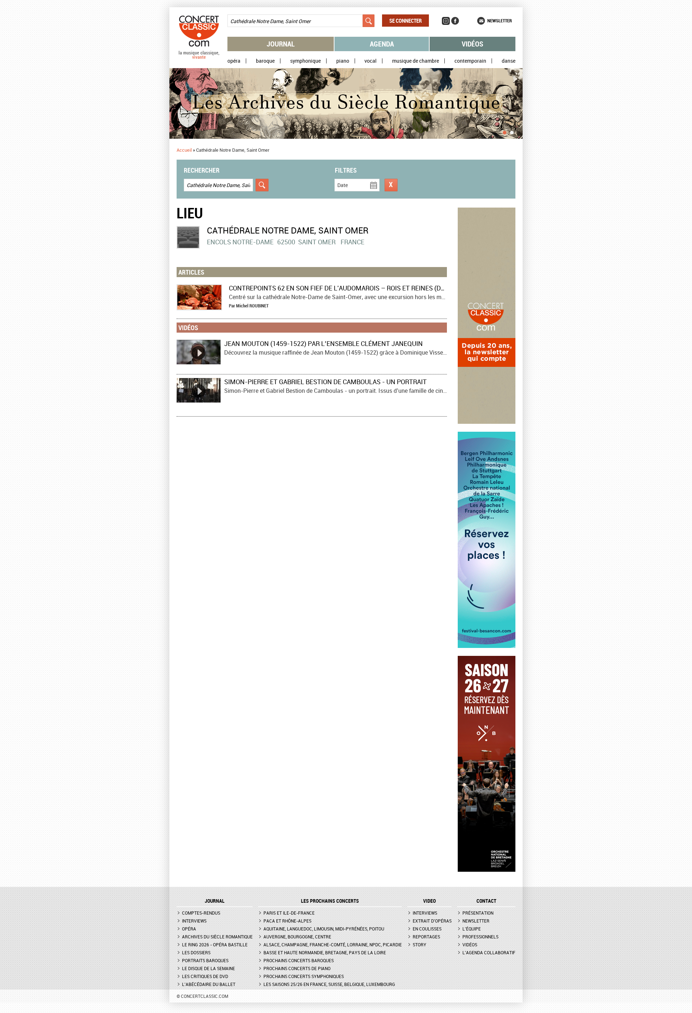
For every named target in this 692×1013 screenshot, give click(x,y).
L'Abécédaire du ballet (208, 984)
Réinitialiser (391, 185)
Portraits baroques (205, 960)
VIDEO (429, 900)
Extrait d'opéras (432, 921)
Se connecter (405, 20)
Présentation (477, 913)
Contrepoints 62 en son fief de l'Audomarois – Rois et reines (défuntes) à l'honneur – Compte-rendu (399, 288)
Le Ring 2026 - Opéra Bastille (215, 944)
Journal (281, 44)
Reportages (426, 936)
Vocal (370, 60)
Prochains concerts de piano (297, 968)
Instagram (446, 21)
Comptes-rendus (201, 913)
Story (419, 944)
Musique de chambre (415, 60)
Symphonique (305, 60)
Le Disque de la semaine (208, 968)
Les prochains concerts (330, 900)
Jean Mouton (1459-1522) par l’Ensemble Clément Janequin (323, 343)
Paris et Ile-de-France (289, 913)
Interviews (194, 921)
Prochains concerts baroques (298, 960)
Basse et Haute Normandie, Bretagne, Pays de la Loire (324, 952)
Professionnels (480, 936)
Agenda (382, 44)
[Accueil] (199, 57)
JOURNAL (215, 900)
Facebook (455, 21)
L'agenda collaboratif (488, 952)
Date (342, 185)
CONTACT (486, 900)
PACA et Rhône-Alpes (287, 921)
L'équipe (471, 929)
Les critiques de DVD (205, 976)
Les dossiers (196, 952)
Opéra (233, 60)
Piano (342, 60)
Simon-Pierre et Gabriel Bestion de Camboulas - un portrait (325, 381)
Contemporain (470, 60)
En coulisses (427, 929)
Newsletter (499, 20)
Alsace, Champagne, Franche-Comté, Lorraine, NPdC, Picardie (332, 944)
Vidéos (472, 44)
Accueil (184, 150)
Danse (508, 60)
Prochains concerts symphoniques (303, 976)
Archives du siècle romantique (217, 936)
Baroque (265, 60)
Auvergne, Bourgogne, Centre (297, 936)
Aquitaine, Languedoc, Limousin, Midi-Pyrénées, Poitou (323, 929)
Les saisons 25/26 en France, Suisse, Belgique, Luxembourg (329, 984)
